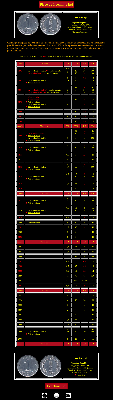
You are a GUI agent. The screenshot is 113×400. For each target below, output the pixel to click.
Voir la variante (55, 71)
